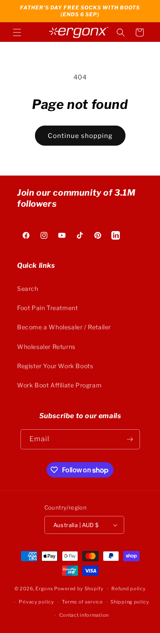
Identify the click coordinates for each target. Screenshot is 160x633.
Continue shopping (80, 136)
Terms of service (82, 602)
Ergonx (44, 589)
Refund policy (128, 589)
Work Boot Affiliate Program (59, 385)
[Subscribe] (130, 439)
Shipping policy (130, 602)
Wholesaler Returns (46, 346)
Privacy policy (36, 602)
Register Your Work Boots (55, 365)
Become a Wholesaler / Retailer (64, 327)
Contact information (84, 615)
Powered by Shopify (79, 589)
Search (27, 288)
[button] (17, 32)
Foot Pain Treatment (47, 307)
